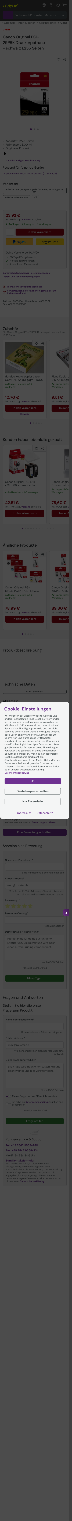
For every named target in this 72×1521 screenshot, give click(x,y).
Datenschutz (45, 813)
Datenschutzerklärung (17, 772)
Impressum (24, 813)
